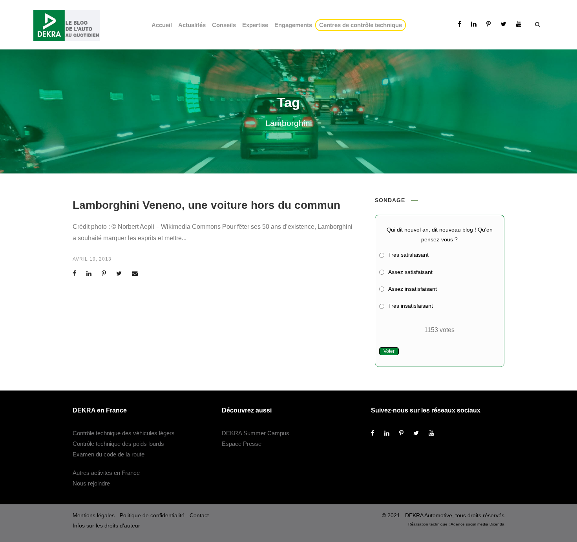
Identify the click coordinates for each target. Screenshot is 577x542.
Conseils (224, 25)
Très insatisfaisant (410, 306)
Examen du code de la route (108, 454)
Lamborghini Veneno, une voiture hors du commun (206, 205)
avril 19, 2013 (92, 259)
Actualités (192, 25)
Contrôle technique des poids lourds (118, 443)
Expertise (255, 25)
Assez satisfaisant (410, 272)
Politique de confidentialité (152, 515)
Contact (199, 515)
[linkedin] (474, 24)
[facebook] (459, 24)
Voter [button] (388, 351)
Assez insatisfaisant (412, 289)
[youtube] (519, 24)
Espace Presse (241, 443)
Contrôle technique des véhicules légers (124, 433)
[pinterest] (488, 24)
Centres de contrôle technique (362, 25)
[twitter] (503, 24)
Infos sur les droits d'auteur (106, 525)
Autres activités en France (106, 472)
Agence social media (469, 524)
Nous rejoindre (91, 483)
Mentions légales (94, 515)
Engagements (293, 25)
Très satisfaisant (408, 255)
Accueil (162, 25)
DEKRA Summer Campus (255, 433)
